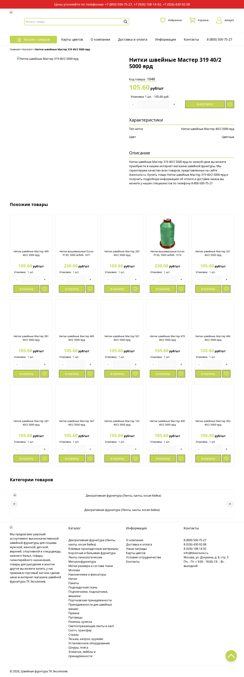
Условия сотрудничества (143, 557)
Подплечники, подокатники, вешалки (88, 594)
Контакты (191, 39)
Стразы (73, 635)
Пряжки (73, 613)
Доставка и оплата (132, 39)
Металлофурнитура (82, 562)
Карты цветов (72, 39)
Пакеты (73, 583)
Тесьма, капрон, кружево (85, 639)
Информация (165, 39)
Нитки (72, 579)
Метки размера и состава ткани (90, 566)
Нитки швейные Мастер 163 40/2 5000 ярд (122, 422)
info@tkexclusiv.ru (196, 553)
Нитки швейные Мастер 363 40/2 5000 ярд (212, 422)
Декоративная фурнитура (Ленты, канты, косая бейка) (92, 542)
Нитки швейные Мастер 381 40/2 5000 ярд (31, 337)
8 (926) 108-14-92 (195, 549)
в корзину (205, 104)
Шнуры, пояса (78, 647)
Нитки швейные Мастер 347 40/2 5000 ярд (76, 422)
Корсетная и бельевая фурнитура (92, 553)
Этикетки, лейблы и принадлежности (82, 654)
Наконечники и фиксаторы (87, 574)
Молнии (74, 570)
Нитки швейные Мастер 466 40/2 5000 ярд (212, 337)
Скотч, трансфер (80, 630)
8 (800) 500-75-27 (219, 39)
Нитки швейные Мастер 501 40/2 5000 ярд (122, 337)
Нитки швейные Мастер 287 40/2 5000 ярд (31, 422)
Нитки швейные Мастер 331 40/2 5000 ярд (212, 253)
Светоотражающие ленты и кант (91, 626)
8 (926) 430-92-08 (195, 544)
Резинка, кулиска (80, 622)
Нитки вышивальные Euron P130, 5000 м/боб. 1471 (76, 253)
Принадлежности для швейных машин (90, 607)
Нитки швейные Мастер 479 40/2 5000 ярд (167, 337)
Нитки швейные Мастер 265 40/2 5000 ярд (122, 253)
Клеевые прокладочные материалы (93, 549)
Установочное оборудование (89, 643)
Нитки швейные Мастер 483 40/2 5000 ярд (76, 337)
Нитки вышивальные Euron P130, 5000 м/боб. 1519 (167, 253)
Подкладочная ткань (83, 587)
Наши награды (136, 549)
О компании (100, 39)
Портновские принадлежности (90, 600)
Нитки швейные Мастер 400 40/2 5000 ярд (167, 422)
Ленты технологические (85, 557)
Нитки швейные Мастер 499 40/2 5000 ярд (31, 253)
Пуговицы (75, 617)
